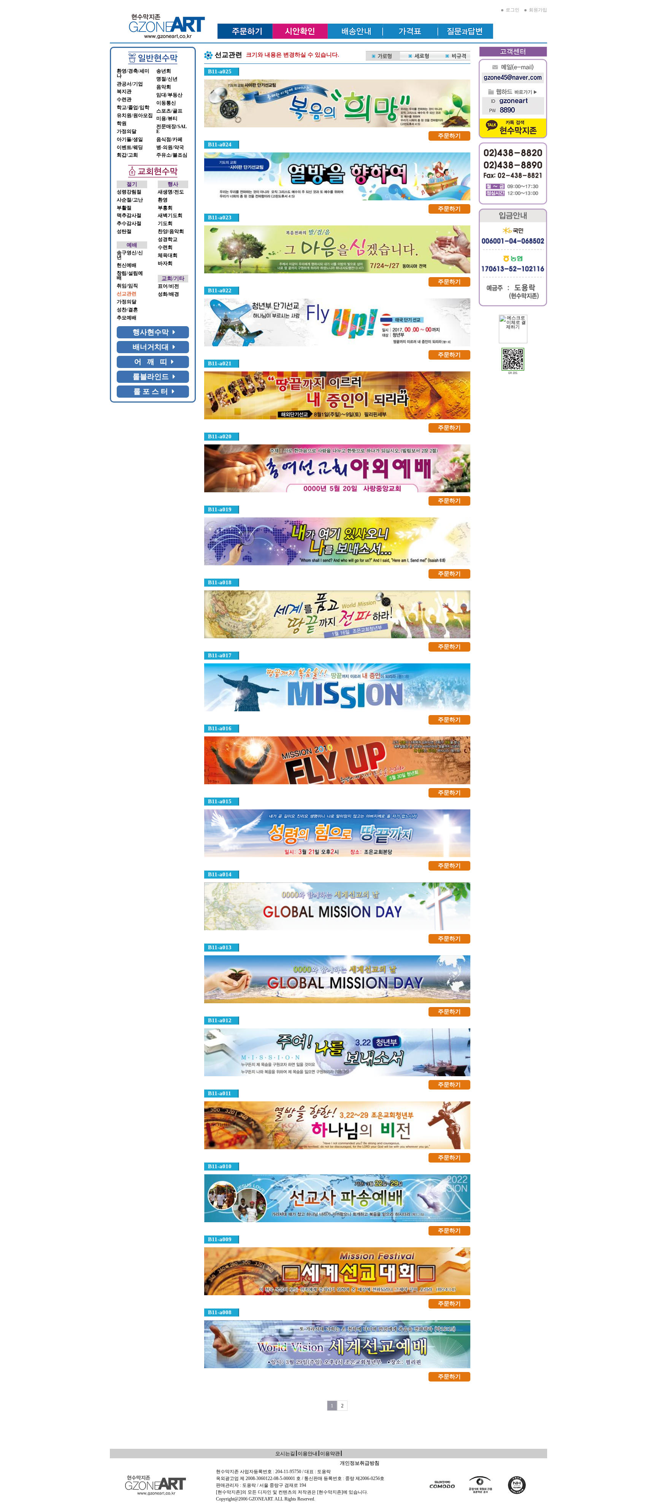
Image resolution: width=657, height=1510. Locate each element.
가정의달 (126, 131)
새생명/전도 (171, 192)
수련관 (124, 99)
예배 (132, 245)
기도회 (165, 223)
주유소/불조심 (171, 155)
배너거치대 (153, 347)
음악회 (163, 87)
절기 (132, 184)
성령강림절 (129, 192)
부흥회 (165, 208)
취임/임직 (127, 286)
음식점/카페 (169, 139)
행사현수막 (153, 332)
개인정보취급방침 (359, 1463)
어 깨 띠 (152, 362)
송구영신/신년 (130, 255)
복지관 (124, 91)
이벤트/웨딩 (130, 147)
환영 (163, 200)
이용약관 (330, 1453)
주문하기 (449, 136)
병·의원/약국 (170, 147)
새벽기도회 (170, 215)
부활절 (124, 208)
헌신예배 (126, 265)
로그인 (511, 10)
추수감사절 (129, 223)
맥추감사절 (129, 215)
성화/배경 (168, 294)
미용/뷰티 (167, 118)
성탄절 (124, 231)
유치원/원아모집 (135, 115)
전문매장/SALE (171, 129)
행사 (173, 184)
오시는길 (285, 1453)
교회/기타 (173, 278)
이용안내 (307, 1453)
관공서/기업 (130, 84)
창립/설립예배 (130, 276)
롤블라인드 (153, 377)
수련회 (165, 247)
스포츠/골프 (169, 111)
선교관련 (126, 294)
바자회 (165, 263)
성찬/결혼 (127, 309)
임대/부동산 (169, 95)
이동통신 (166, 103)
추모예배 (126, 317)
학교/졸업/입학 (133, 107)
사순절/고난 (130, 200)
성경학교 (168, 239)
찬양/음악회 (171, 231)
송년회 (163, 71)
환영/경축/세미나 (133, 73)
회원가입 (537, 10)
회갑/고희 (127, 155)
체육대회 (168, 255)
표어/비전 (168, 286)
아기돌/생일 (130, 139)
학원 (122, 123)
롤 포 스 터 (152, 391)
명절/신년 (167, 79)
